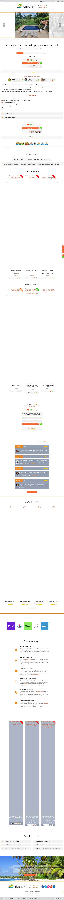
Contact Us (42, 1)
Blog (44, 11)
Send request (29, 62)
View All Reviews (32, 492)
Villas (15, 11)
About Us (31, 891)
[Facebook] (43, 886)
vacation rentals (27, 659)
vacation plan (36, 674)
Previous (4, 25)
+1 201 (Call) (27, 898)
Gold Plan (30, 159)
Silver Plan (22, 159)
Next (60, 25)
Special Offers (37, 894)
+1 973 (41, 7)
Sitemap (31, 894)
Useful (40, 11)
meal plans (22, 163)
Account (57, 1)
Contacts (26, 891)
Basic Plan (15, 159)
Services (35, 11)
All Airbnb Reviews (32, 441)
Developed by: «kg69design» (58, 898)
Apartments (22, 11)
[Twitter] (45, 886)
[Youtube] (51, 886)
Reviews (26, 894)
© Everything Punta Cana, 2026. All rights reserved (10, 898)
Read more (36, 451)
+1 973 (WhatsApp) (36, 898)
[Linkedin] (54, 886)
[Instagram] (48, 886)
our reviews (45, 703)
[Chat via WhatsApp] (41, 63)
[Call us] (38, 63)
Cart (62, 1)
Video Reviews (32, 501)
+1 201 (41, 5)
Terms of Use (37, 891)
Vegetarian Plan (38, 159)
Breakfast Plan (47, 159)
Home (2, 38)
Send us (25, 683)
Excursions (29, 11)
